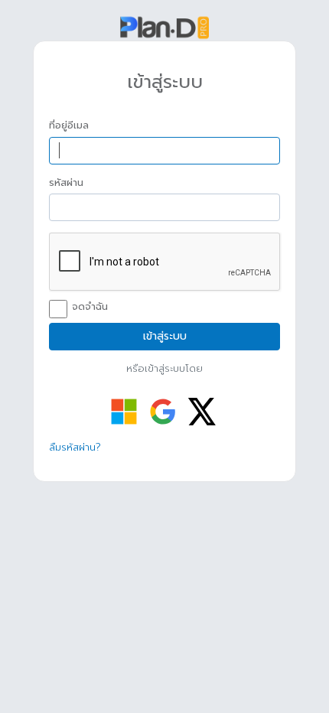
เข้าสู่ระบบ (165, 336)
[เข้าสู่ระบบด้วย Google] (163, 411)
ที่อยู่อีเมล (69, 125)
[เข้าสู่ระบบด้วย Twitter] (202, 411)
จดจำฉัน (90, 307)
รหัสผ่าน (66, 183)
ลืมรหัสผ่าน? (75, 447)
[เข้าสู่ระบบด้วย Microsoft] (124, 411)
